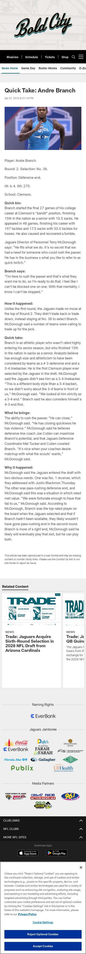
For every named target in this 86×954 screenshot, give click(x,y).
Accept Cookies (43, 946)
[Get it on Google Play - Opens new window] (57, 855)
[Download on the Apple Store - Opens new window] (28, 853)
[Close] (81, 867)
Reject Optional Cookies (42, 934)
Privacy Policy (27, 914)
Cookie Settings (43, 922)
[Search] (73, 57)
